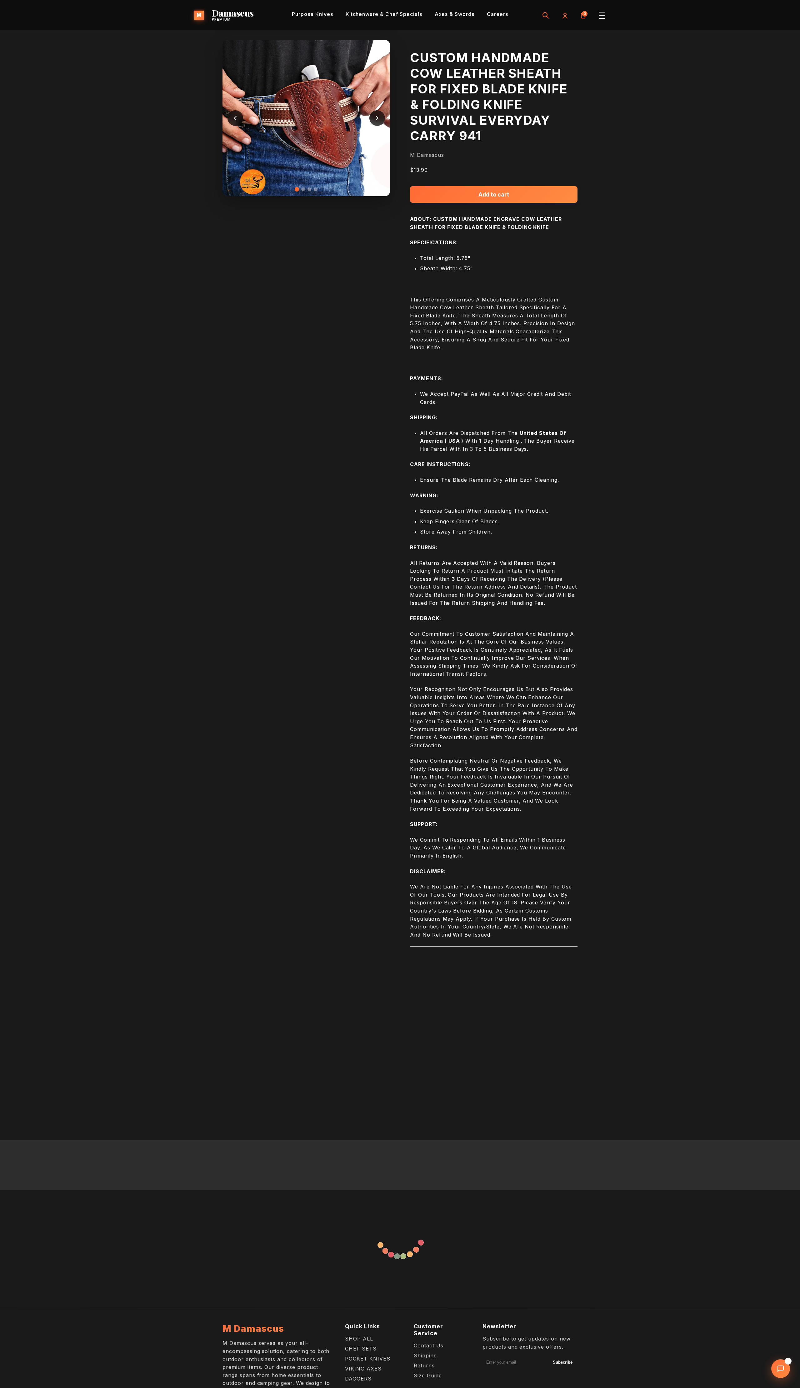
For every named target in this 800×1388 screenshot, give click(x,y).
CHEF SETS (361, 1349)
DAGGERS (358, 1379)
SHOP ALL (359, 1339)
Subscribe (562, 1362)
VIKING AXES (363, 1369)
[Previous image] (235, 118)
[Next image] (377, 118)
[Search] (545, 15)
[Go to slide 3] (309, 189)
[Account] (564, 15)
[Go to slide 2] (303, 189)
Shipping (425, 1355)
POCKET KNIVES (367, 1359)
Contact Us (428, 1345)
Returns (424, 1365)
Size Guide (428, 1375)
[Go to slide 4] (316, 189)
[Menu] (602, 15)
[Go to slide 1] (297, 189)
